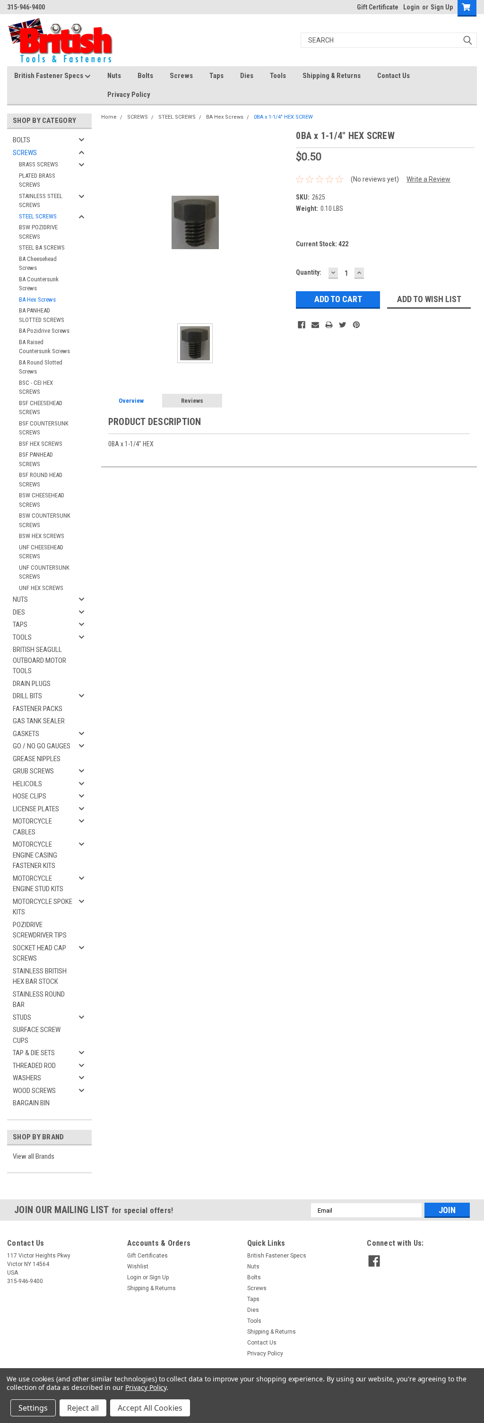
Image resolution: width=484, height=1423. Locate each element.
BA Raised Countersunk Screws (44, 346)
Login (411, 7)
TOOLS (22, 637)
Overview (131, 400)
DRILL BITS (27, 696)
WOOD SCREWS (34, 1090)
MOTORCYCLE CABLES (32, 826)
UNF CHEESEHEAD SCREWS (41, 552)
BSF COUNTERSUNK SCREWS (44, 428)
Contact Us (393, 75)
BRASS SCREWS (38, 164)
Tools (278, 75)
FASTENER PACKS (37, 708)
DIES (19, 612)
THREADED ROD (34, 1065)
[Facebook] (301, 325)
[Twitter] (342, 325)
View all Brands (33, 1156)
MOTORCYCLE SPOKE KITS (42, 907)
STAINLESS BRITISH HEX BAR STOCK (40, 976)
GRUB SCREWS (33, 771)
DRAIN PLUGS (32, 683)
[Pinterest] (356, 325)
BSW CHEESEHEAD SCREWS (41, 500)
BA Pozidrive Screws (44, 330)
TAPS (20, 624)
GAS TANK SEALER (39, 721)
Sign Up (442, 7)
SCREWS (25, 152)
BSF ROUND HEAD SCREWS (40, 479)
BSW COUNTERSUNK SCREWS (44, 520)
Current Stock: (322, 244)
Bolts (145, 75)
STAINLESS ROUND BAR (39, 999)
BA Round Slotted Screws (40, 367)
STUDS (22, 1017)
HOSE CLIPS (29, 796)
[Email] (315, 325)
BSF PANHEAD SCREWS (36, 459)
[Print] (329, 325)
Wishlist (137, 1266)
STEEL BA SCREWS (42, 247)
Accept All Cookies (150, 1408)
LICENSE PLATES (36, 809)
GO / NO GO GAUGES (41, 746)
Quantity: (308, 272)
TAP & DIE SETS (34, 1053)
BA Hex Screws (37, 299)
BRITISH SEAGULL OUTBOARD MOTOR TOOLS (39, 660)
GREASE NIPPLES (36, 759)
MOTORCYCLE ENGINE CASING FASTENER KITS (35, 855)
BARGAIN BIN (31, 1103)
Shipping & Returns (331, 75)
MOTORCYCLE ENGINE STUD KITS (38, 884)
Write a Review (428, 179)
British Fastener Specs (49, 75)
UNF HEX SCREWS (41, 587)
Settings (33, 1408)
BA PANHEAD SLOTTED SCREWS (41, 315)
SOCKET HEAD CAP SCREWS (39, 953)
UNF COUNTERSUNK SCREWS (44, 572)
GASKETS (26, 733)
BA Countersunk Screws (39, 284)
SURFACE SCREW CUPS (36, 1035)
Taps (216, 75)
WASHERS (27, 1078)
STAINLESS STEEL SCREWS (40, 200)
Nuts (114, 75)
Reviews (192, 400)
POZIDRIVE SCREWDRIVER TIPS (40, 930)
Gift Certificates (147, 1255)
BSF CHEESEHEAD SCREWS (40, 407)
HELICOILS (27, 784)
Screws (181, 75)
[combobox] (389, 40)
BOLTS (21, 140)
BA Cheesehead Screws (38, 263)
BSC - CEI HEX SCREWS (36, 387)
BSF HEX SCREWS (40, 443)
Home (109, 117)
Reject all (83, 1408)
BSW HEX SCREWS (41, 535)
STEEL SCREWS (38, 216)
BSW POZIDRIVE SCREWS (38, 232)
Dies (246, 75)
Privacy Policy (128, 94)
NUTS (20, 599)
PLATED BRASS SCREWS (37, 180)
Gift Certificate (377, 7)
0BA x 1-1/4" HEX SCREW (283, 117)
